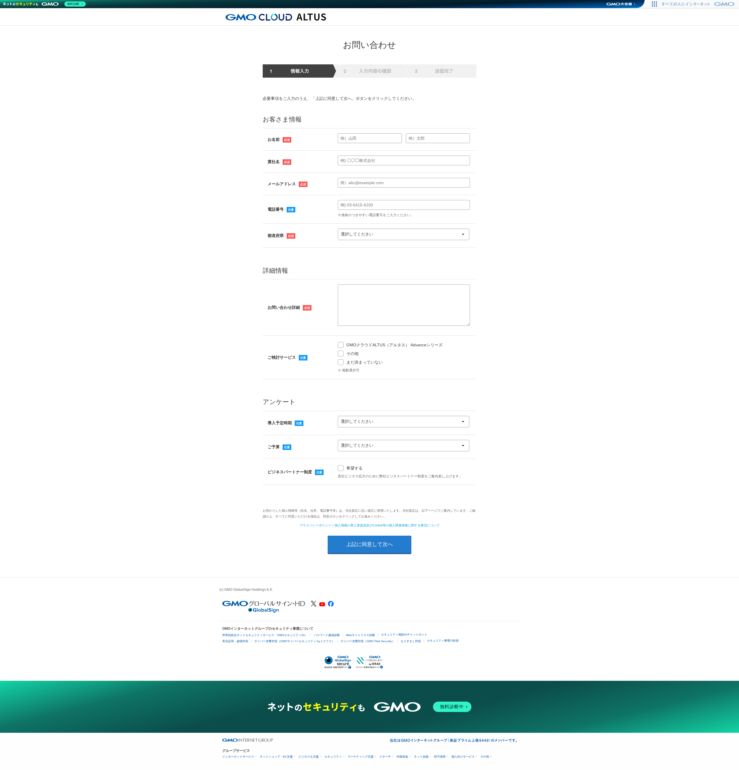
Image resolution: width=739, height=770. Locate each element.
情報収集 (402, 756)
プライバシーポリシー (315, 525)
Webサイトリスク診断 (360, 635)
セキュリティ (333, 756)
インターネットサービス (238, 756)
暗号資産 (440, 756)
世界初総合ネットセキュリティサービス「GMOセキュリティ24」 (265, 635)
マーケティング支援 (361, 756)
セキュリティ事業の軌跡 (443, 640)
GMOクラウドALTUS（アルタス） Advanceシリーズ (394, 345)
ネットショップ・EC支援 (276, 756)
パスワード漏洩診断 (327, 635)
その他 (352, 353)
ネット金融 (421, 756)
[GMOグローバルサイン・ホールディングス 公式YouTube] (322, 605)
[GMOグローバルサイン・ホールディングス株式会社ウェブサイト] (263, 611)
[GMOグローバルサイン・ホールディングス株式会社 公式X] (313, 605)
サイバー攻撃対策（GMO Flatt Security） (368, 641)
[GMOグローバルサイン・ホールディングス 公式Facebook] (331, 605)
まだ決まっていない (364, 362)
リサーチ (385, 756)
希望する (354, 468)
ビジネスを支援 (308, 756)
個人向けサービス (463, 756)
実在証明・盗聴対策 (235, 641)
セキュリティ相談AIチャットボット (404, 634)
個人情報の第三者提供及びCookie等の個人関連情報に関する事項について (387, 525)
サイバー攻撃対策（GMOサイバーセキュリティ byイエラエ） (294, 641)
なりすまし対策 (411, 641)
